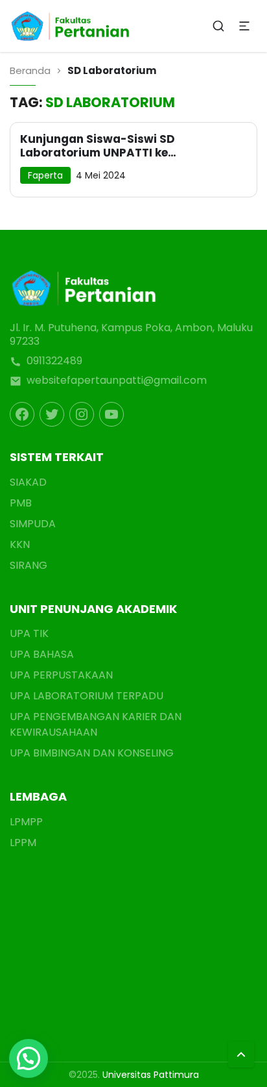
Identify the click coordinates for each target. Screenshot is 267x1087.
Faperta (45, 175)
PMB (21, 502)
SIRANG (28, 565)
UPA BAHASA (42, 654)
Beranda (30, 70)
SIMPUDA (33, 523)
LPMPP (26, 821)
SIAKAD (28, 482)
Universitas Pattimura (150, 1074)
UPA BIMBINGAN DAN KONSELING (92, 752)
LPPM (23, 842)
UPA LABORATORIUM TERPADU (86, 695)
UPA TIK (29, 633)
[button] (28, 1058)
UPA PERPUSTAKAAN (61, 675)
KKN (20, 544)
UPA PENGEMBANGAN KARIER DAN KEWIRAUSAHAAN (95, 724)
